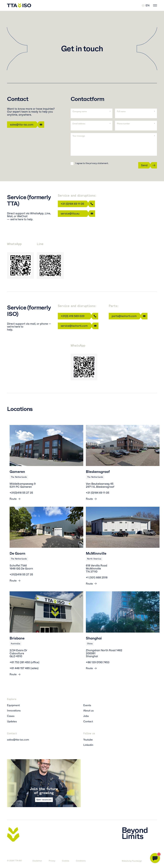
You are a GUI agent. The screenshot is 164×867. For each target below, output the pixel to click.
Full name (121, 112)
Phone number (123, 124)
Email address (79, 124)
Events (87, 705)
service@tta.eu (70, 213)
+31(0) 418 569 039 (72, 316)
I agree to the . (92, 163)
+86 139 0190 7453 (97, 662)
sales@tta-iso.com (21, 124)
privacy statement (98, 163)
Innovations (14, 710)
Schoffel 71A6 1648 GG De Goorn (21, 567)
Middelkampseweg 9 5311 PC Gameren (23, 485)
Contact (88, 721)
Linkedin (88, 745)
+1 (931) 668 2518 (96, 577)
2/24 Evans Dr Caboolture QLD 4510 (18, 653)
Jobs (86, 716)
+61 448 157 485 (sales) (24, 668)
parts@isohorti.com (124, 316)
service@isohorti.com (74, 325)
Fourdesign (137, 861)
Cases (10, 716)
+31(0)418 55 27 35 (21, 492)
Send (144, 165)
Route (13, 498)
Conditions (81, 861)
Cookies (65, 861)
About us (88, 710)
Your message (79, 136)
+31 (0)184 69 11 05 (72, 203)
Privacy (52, 861)
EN (147, 5)
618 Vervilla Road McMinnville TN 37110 (96, 568)
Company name (80, 112)
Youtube (88, 739)
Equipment (13, 705)
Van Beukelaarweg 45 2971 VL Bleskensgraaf (100, 485)
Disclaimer (37, 861)
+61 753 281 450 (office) (24, 662)
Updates (12, 721)
